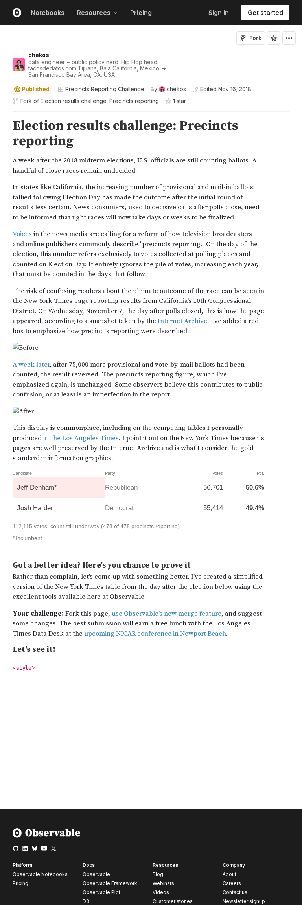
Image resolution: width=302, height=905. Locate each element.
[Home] (47, 836)
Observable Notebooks (40, 874)
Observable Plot (101, 892)
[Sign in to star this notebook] (273, 38)
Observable (96, 874)
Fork (255, 38)
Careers (232, 883)
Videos (161, 892)
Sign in (218, 13)
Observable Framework (110, 883)
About (229, 874)
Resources (93, 13)
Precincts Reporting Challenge (104, 89)
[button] (3, 115)
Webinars (163, 883)
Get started (265, 13)
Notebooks (47, 13)
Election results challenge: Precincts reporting (100, 101)
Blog (158, 874)
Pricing (141, 13)
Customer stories (173, 901)
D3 (86, 901)
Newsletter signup (244, 901)
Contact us (235, 892)
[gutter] (3, 199)
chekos (38, 55)
